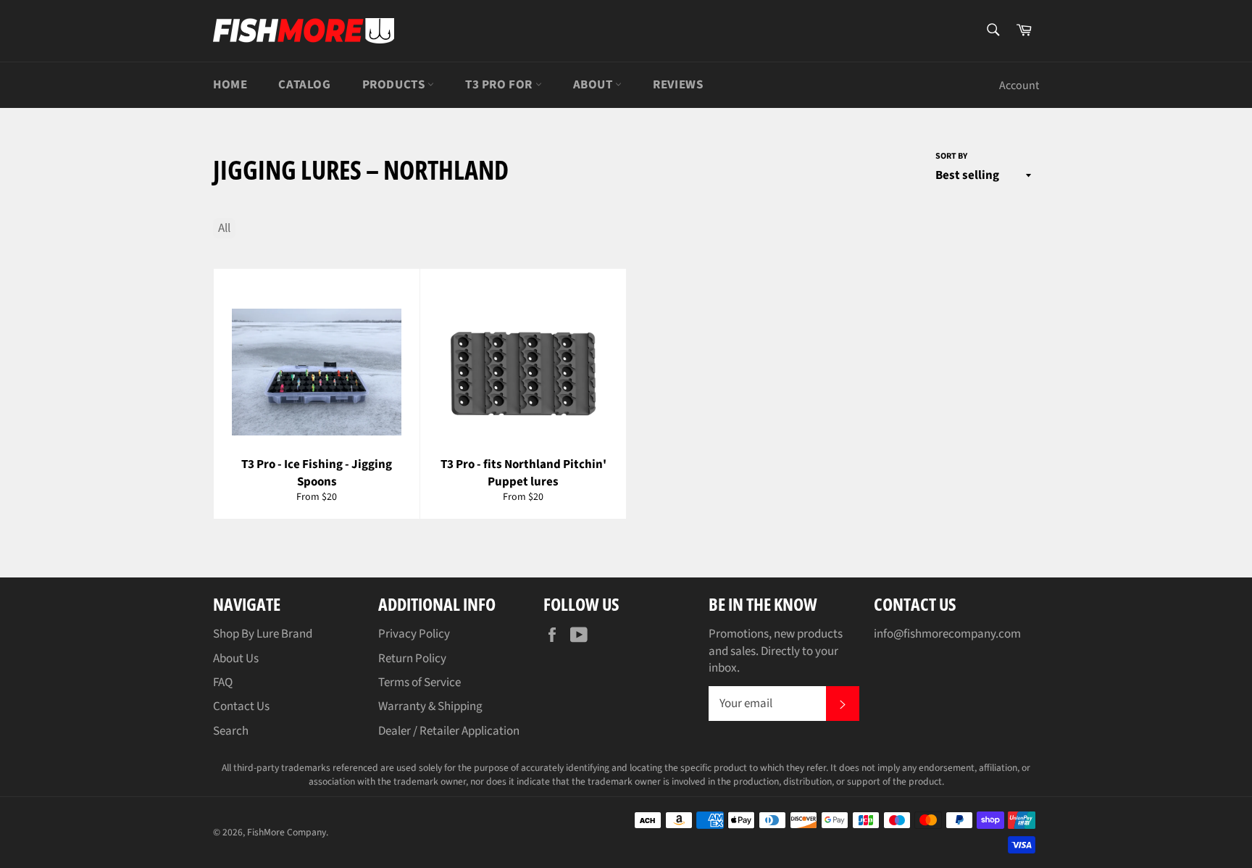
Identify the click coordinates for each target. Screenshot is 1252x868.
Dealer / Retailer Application (448, 731)
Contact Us (241, 706)
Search (231, 731)
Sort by (951, 156)
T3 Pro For (500, 84)
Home (230, 84)
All (224, 228)
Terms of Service (419, 682)
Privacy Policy (414, 634)
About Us (236, 658)
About (594, 84)
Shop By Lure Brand (262, 634)
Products (394, 84)
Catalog (304, 84)
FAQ (223, 682)
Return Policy (412, 658)
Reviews (678, 84)
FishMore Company (286, 832)
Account (1019, 85)
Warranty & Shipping (430, 706)
